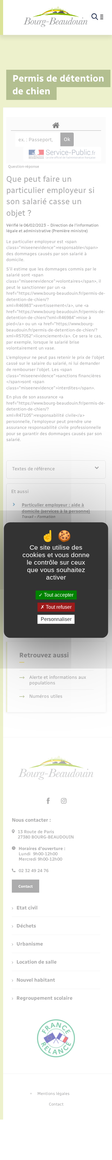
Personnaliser (56, 619)
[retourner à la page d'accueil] (55, 17)
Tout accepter (58, 595)
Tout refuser (58, 607)
